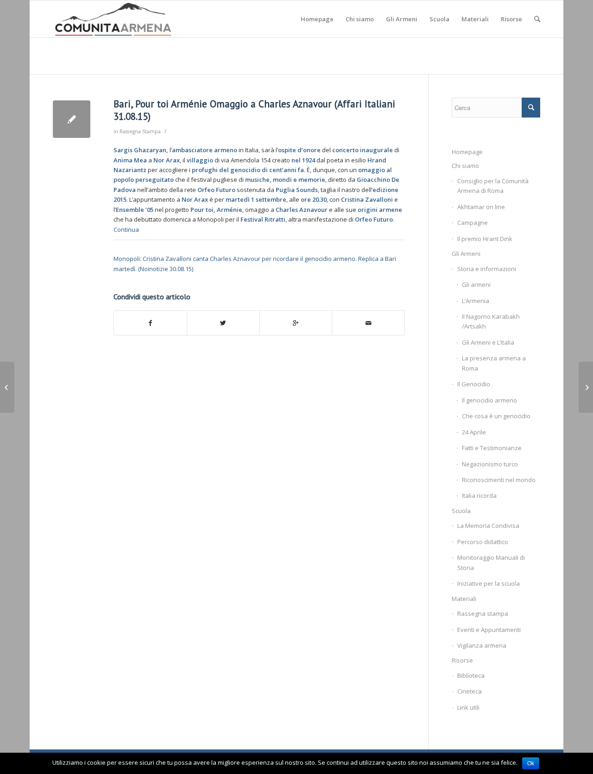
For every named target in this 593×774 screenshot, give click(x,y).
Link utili (468, 707)
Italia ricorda (479, 495)
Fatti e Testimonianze (492, 448)
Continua (126, 229)
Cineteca (469, 691)
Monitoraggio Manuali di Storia (491, 562)
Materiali (464, 598)
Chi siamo (465, 165)
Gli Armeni (466, 253)
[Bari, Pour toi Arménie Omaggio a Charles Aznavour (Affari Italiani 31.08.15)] (71, 119)
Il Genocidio (473, 384)
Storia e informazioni (486, 269)
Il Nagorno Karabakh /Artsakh (491, 321)
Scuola (461, 511)
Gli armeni (476, 284)
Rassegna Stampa (140, 131)
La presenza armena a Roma (494, 363)
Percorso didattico (482, 542)
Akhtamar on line (481, 207)
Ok (530, 763)
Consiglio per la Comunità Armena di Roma (493, 186)
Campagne (472, 222)
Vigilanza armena (481, 645)
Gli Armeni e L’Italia (488, 342)
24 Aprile (474, 432)
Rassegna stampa (482, 613)
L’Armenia (475, 301)
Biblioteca (471, 675)
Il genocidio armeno (489, 400)
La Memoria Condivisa (488, 525)
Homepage (467, 152)
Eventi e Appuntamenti (489, 629)
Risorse (462, 660)
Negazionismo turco (490, 464)
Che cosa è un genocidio (496, 416)
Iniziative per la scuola (488, 583)
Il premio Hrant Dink (484, 239)
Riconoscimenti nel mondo (499, 480)
